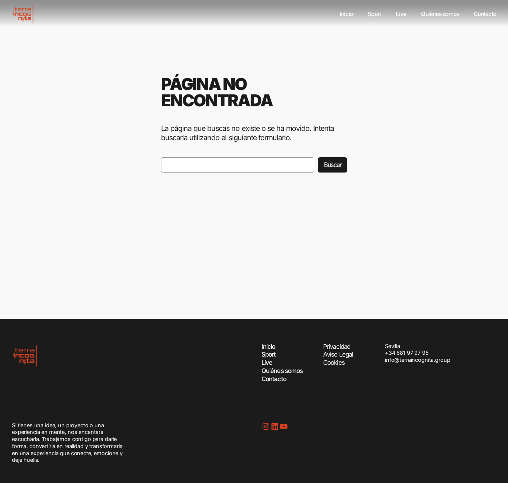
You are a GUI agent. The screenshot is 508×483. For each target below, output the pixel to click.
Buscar (332, 164)
